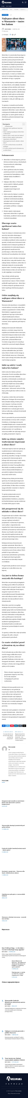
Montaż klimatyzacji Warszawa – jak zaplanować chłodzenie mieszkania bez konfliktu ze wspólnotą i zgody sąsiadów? (19, 964)
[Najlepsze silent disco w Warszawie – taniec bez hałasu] (14, 44)
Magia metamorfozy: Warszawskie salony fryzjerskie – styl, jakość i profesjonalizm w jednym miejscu (20, 737)
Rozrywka (5, 14)
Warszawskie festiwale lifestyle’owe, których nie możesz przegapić (15, 1002)
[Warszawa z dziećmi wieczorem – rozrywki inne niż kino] (14, 908)
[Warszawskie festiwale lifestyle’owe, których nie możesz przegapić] (14, 991)
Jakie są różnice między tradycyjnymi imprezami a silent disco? (12, 138)
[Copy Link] (15, 34)
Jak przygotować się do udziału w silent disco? (13, 142)
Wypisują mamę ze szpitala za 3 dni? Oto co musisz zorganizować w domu (18, 973)
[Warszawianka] (6, 2)
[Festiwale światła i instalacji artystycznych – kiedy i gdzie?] (14, 839)
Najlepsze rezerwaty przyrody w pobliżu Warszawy (14, 1032)
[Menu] (26, 2)
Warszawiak (8, 29)
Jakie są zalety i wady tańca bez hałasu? (13, 135)
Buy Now (9, 6)
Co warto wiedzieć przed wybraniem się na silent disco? (13, 149)
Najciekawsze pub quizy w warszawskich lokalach (13, 895)
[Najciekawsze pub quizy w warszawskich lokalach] (14, 885)
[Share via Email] (12, 34)
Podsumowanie (8, 126)
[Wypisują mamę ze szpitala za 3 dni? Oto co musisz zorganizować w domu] (6, 974)
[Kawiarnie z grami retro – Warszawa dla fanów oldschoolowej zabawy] (14, 862)
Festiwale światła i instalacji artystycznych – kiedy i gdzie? (14, 849)
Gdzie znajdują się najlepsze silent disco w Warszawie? (13, 132)
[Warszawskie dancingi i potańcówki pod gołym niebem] (14, 816)
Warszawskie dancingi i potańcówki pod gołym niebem (13, 826)
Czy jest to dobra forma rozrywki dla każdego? (12, 145)
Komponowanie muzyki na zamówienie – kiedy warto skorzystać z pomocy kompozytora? (13, 802)
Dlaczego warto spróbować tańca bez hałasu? (12, 129)
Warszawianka (18, 1091)
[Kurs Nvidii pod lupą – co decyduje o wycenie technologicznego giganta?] (14, 939)
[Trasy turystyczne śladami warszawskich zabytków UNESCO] (14, 1049)
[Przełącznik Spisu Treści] (23, 124)
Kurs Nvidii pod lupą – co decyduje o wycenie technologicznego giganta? (13, 949)
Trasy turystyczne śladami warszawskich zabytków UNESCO (15, 1059)
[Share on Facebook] (10, 34)
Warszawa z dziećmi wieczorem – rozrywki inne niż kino (14, 918)
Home (3, 6)
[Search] (23, 2)
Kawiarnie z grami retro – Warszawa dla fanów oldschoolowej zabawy (13, 872)
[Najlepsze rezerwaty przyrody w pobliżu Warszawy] (14, 1022)
